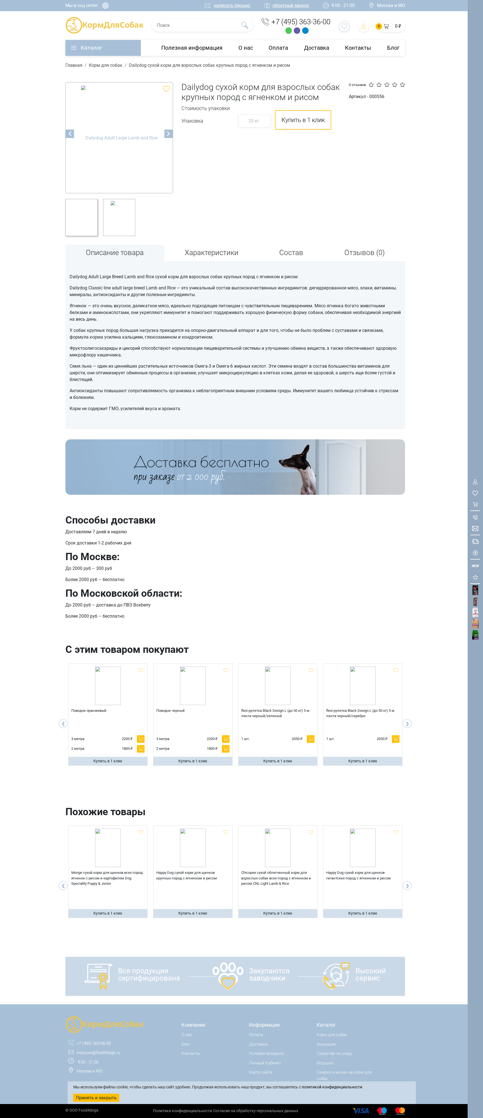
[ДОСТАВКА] (475, 541)
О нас (245, 47)
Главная (73, 65)
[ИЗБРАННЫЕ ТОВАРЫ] (475, 493)
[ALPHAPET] (475, 590)
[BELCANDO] (475, 601)
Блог (393, 47)
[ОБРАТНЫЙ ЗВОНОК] (475, 517)
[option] (119, 137)
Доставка (316, 47)
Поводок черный (170, 710)
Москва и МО (391, 5)
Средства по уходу (334, 1053)
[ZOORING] (475, 635)
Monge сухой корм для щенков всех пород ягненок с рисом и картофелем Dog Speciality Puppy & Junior (107, 878)
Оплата (278, 47)
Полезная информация (191, 47)
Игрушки (325, 1062)
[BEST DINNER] (475, 612)
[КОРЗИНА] (475, 504)
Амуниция (326, 1044)
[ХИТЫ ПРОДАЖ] (475, 577)
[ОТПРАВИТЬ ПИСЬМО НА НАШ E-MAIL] (475, 528)
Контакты (358, 47)
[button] (391, 26)
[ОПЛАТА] (475, 553)
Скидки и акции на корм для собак (344, 1075)
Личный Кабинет (265, 1062)
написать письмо (232, 5)
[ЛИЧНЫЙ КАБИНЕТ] (475, 482)
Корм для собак (105, 65)
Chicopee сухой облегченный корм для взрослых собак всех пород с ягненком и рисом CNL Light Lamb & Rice (276, 878)
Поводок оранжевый (88, 710)
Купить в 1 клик (107, 761)
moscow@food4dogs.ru (98, 1052)
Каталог (91, 47)
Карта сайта (260, 1072)
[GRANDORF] (475, 624)
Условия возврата (266, 1053)
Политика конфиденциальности (182, 1111)
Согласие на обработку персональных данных (255, 1111)
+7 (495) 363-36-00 (300, 22)
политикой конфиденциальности (332, 1087)
